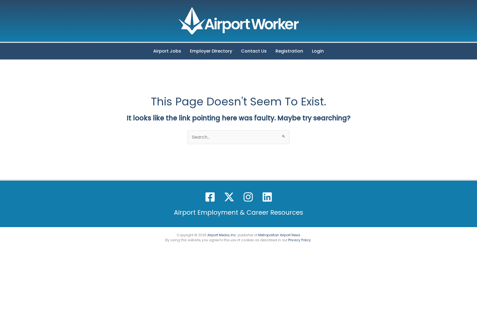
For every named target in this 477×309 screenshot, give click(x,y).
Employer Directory (211, 51)
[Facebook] (210, 197)
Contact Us (254, 51)
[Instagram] (248, 197)
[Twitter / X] (229, 197)
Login (318, 51)
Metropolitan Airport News (279, 235)
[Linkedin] (267, 197)
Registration (289, 51)
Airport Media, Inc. (222, 235)
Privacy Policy (299, 240)
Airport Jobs (167, 51)
